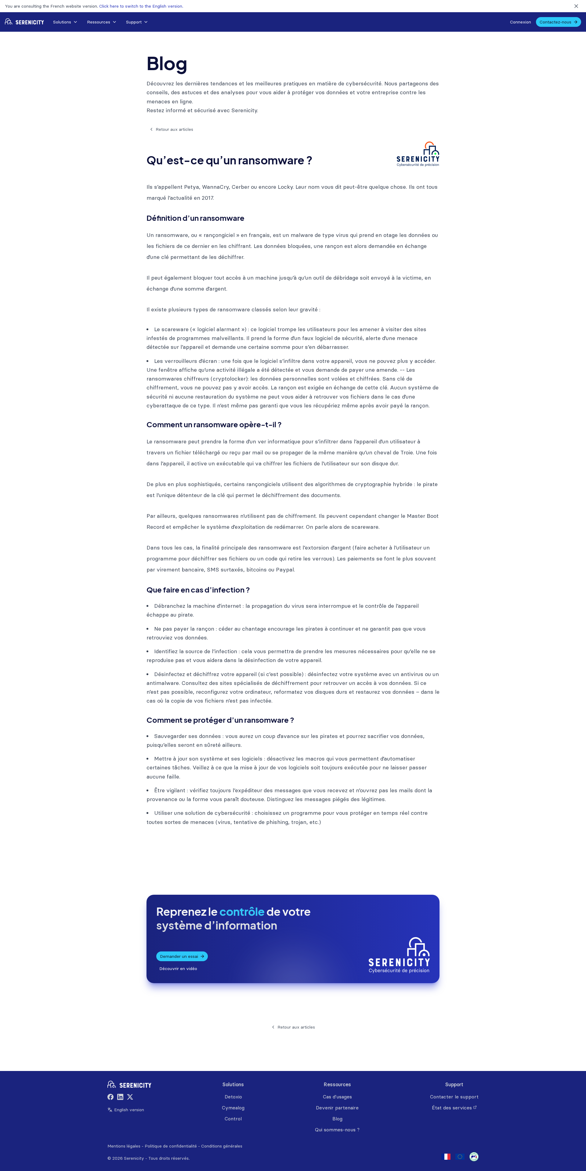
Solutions (62, 22)
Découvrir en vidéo (178, 968)
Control (233, 1118)
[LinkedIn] (120, 1098)
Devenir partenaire (337, 1108)
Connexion (520, 22)
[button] (65, 22)
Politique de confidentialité (171, 1146)
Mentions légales (123, 1146)
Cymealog (233, 1108)
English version (129, 1109)
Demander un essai (179, 956)
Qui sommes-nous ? (337, 1129)
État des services (452, 1108)
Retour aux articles (174, 129)
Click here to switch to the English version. (141, 6)
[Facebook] (110, 1098)
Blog (337, 1118)
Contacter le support (454, 1097)
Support (134, 22)
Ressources (98, 22)
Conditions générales (221, 1146)
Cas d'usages (337, 1097)
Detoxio (233, 1097)
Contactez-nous (555, 22)
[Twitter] (130, 1098)
